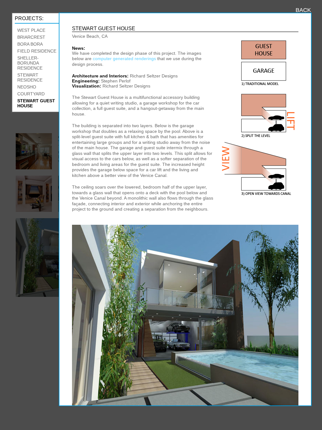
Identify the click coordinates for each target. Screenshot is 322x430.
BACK (303, 10)
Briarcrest (31, 37)
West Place (31, 30)
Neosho (26, 86)
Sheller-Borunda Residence (29, 63)
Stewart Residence (29, 77)
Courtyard (31, 93)
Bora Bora (30, 44)
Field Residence (36, 51)
